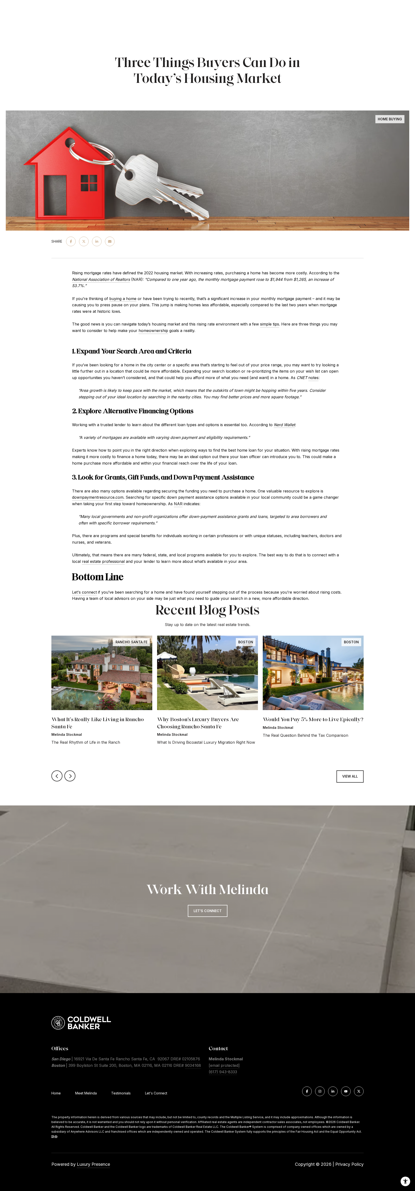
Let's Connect (156, 1093)
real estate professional (103, 561)
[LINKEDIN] (333, 1091)
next (69, 775)
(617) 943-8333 (223, 1071)
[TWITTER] (359, 1091)
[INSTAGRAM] (320, 1091)
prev (56, 775)
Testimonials (121, 1093)
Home (56, 1093)
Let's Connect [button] (208, 911)
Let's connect (84, 592)
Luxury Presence (93, 1164)
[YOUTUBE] (346, 1091)
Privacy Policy (349, 1164)
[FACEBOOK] (307, 1091)
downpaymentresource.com (97, 497)
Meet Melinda (86, 1093)
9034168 (193, 1065)
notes (313, 377)
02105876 (191, 1058)
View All (350, 776)
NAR (178, 503)
